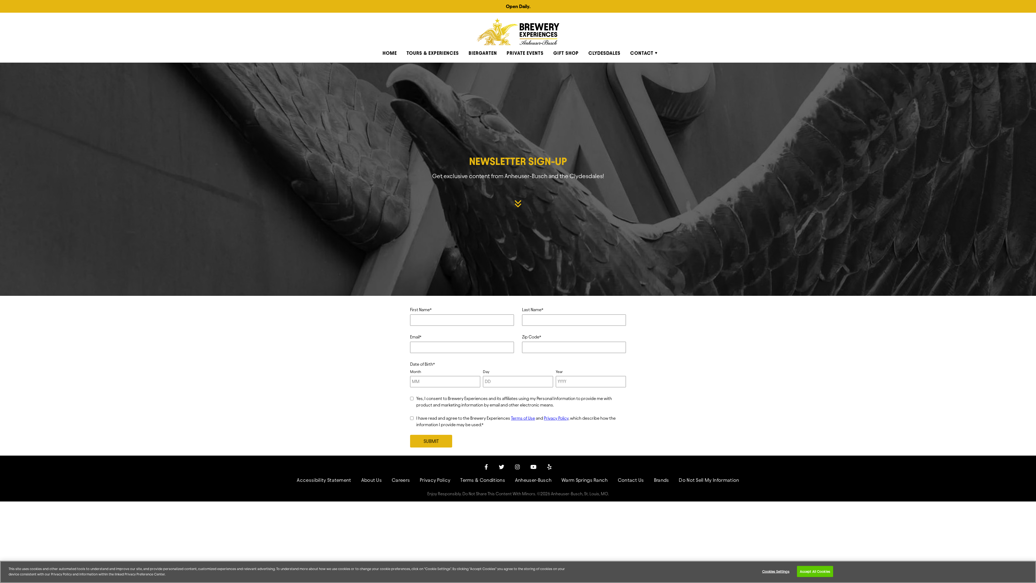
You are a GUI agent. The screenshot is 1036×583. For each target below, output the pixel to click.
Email (415, 337)
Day (486, 372)
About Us (371, 480)
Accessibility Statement (324, 480)
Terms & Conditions (482, 480)
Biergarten (483, 53)
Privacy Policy (556, 418)
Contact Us (631, 480)
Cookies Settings (775, 571)
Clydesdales (604, 53)
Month (415, 372)
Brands (661, 480)
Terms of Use (523, 418)
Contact (641, 53)
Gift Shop (566, 53)
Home (390, 53)
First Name (421, 309)
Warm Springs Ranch (584, 480)
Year (559, 372)
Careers (401, 480)
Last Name (532, 309)
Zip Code (531, 337)
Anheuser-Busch (533, 480)
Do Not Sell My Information (709, 480)
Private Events (525, 53)
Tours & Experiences (433, 53)
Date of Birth (422, 364)
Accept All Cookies (815, 571)
